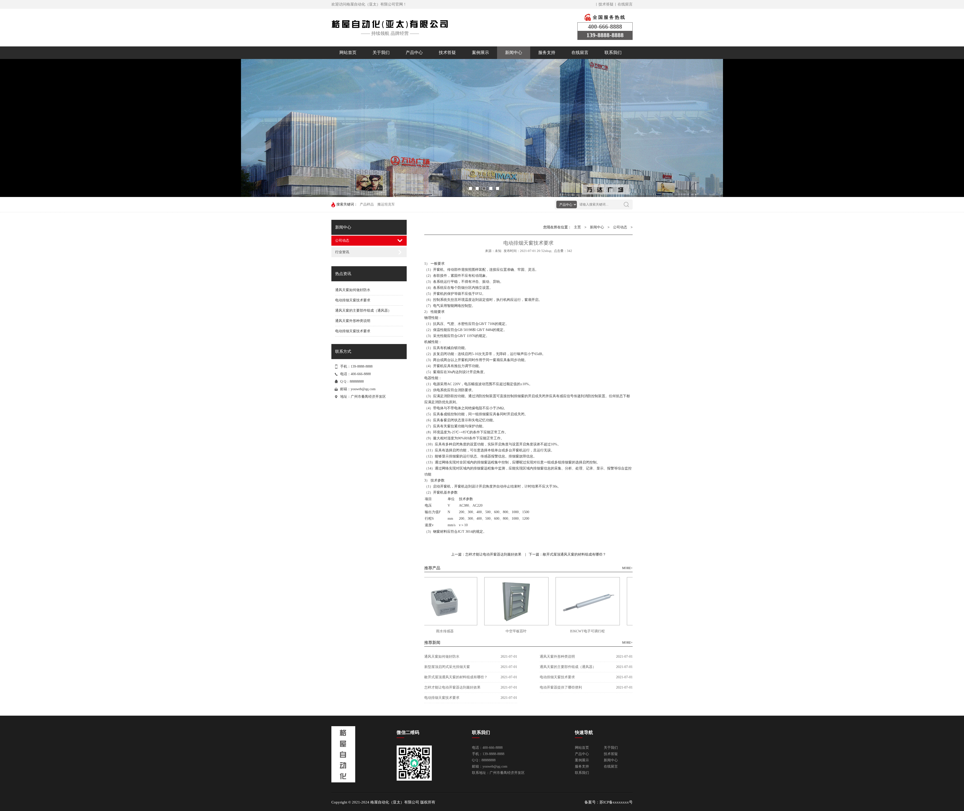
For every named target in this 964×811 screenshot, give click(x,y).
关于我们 (381, 52)
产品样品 (367, 204)
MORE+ (627, 568)
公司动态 (342, 240)
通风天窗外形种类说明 (352, 321)
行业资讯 (342, 252)
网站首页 (347, 52)
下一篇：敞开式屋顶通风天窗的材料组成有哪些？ (567, 554)
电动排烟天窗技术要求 (352, 300)
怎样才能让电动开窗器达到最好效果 (452, 687)
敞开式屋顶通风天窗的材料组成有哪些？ (456, 677)
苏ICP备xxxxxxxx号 (616, 802)
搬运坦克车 (386, 204)
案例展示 (480, 52)
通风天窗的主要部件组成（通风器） (363, 310)
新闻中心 (513, 52)
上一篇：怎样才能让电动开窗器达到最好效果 (486, 554)
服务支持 (546, 52)
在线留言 (625, 4)
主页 (577, 227)
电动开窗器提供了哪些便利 (561, 687)
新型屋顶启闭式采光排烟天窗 (447, 667)
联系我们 (613, 52)
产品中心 (414, 52)
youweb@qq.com (363, 389)
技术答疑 (606, 4)
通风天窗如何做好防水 (352, 290)
